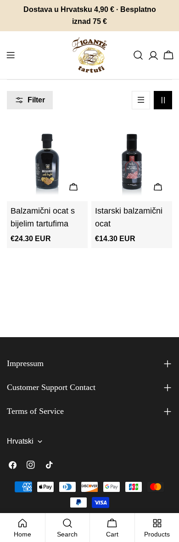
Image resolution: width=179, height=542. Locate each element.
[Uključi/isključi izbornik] (10, 55)
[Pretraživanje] (138, 55)
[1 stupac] (141, 100)
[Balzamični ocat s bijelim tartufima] (47, 160)
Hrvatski (20, 441)
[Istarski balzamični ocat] (131, 160)
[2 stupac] (163, 100)
